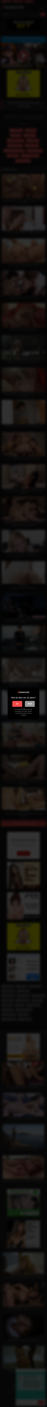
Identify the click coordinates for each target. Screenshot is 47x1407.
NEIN (30, 704)
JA (17, 704)
